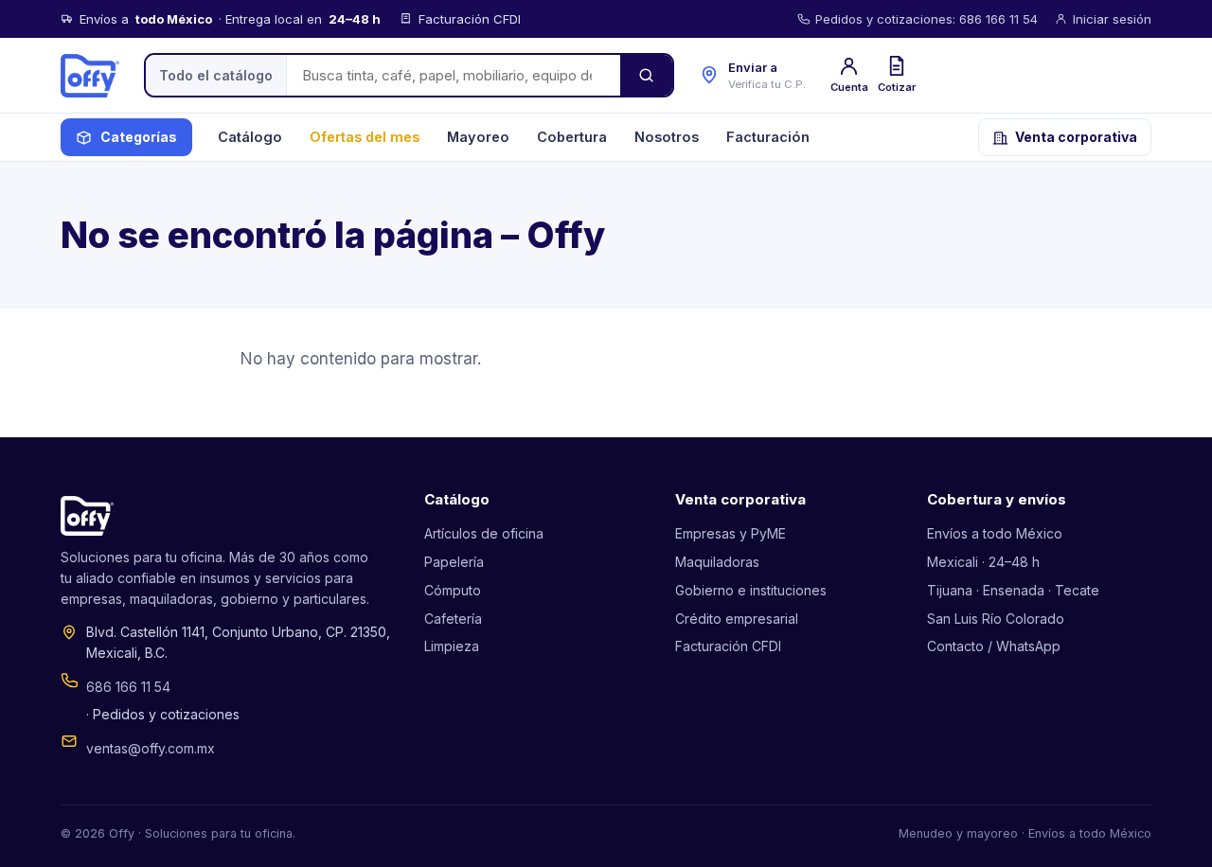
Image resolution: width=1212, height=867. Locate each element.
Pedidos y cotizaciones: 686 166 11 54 (926, 19)
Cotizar (897, 87)
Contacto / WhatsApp (993, 646)
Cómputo (452, 590)
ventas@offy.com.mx (150, 748)
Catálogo (250, 137)
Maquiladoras (717, 562)
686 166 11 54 (128, 687)
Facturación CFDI (728, 646)
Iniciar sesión (1112, 19)
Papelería (454, 562)
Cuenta (849, 87)
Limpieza (451, 646)
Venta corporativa (1076, 137)
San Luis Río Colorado (995, 618)
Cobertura (572, 137)
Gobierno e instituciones (751, 590)
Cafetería (453, 618)
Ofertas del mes (364, 137)
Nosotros (666, 137)
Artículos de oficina (484, 533)
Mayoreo (478, 137)
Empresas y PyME (730, 533)
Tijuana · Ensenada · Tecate (1013, 590)
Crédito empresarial (736, 618)
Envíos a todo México (994, 533)
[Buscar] (646, 75)
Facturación (768, 137)
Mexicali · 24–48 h (983, 562)
